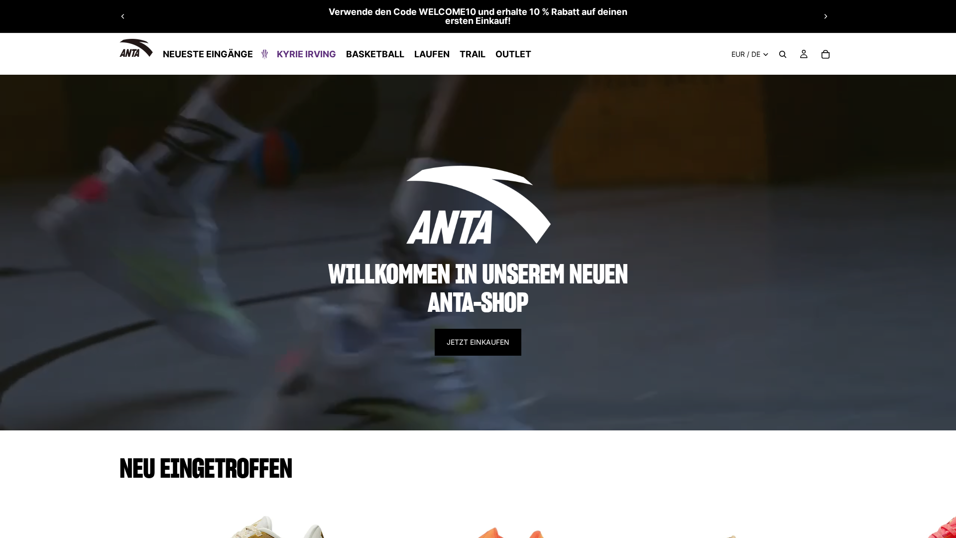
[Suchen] (783, 54)
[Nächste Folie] (825, 16)
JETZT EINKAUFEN (478, 342)
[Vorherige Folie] (123, 16)
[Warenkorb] (825, 54)
